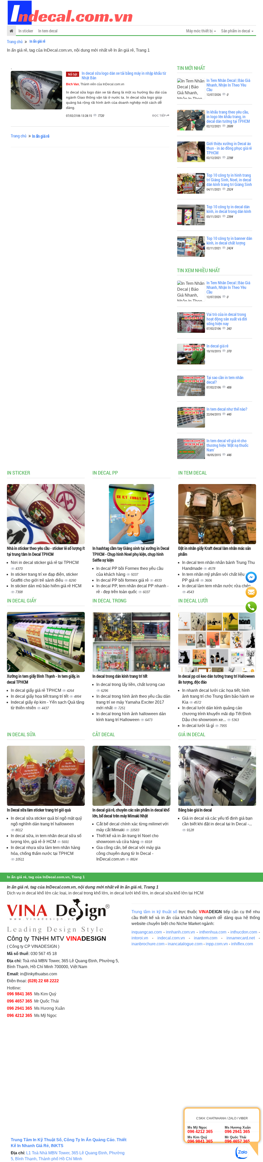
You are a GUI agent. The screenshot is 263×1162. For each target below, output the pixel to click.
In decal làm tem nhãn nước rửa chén (216, 586)
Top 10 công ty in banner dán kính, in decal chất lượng (229, 240)
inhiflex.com (242, 944)
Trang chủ (15, 41)
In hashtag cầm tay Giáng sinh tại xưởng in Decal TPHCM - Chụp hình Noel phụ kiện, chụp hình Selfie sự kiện (130, 554)
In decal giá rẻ (217, 345)
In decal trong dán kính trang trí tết (119, 676)
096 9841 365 (19, 994)
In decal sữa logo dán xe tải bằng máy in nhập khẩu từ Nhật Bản (124, 75)
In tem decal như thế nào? (226, 409)
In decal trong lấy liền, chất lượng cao (130, 684)
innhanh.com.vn (180, 932)
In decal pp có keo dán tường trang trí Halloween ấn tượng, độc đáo (216, 679)
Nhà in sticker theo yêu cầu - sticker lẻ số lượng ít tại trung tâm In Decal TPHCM (46, 551)
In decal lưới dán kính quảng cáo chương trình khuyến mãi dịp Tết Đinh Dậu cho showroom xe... (216, 714)
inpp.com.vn (217, 944)
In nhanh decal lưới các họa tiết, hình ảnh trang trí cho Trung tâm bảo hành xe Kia (218, 696)
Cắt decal (103, 734)
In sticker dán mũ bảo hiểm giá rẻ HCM (46, 586)
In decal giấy (21, 600)
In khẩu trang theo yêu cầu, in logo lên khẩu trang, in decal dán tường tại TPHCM (228, 116)
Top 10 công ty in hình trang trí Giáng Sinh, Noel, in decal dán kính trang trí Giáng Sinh (229, 179)
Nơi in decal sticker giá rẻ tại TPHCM (45, 562)
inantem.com (205, 938)
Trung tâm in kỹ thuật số (154, 912)
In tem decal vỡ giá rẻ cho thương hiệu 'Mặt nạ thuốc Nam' (227, 445)
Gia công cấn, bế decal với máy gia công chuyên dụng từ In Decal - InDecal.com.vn (128, 853)
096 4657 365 (19, 1001)
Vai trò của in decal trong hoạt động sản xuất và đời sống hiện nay (226, 318)
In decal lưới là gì (198, 725)
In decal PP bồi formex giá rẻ (123, 580)
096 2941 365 (19, 1008)
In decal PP (105, 472)
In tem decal (48, 30)
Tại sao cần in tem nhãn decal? (224, 380)
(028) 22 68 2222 (43, 981)
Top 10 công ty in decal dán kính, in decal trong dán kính (228, 209)
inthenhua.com (212, 932)
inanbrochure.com (148, 944)
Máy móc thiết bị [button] (199, 30)
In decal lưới (193, 600)
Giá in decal (191, 734)
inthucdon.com (243, 932)
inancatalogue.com (185, 944)
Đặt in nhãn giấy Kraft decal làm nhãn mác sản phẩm (214, 551)
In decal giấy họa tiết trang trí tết (40, 696)
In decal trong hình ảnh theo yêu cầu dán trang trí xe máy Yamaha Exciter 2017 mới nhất (133, 702)
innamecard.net (241, 938)
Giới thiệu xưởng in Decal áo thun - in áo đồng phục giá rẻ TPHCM (229, 148)
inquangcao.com (147, 932)
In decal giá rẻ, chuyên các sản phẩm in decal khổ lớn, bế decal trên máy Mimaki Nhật (131, 812)
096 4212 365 (19, 1015)
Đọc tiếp (159, 115)
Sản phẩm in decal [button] (236, 30)
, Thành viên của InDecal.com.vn (95, 84)
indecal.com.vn (171, 938)
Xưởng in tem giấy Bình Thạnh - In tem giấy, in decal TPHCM (43, 679)
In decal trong (109, 600)
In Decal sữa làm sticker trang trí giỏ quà (39, 810)
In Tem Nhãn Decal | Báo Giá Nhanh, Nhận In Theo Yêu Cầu (228, 85)
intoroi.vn (140, 938)
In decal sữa (21, 734)
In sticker (25, 30)
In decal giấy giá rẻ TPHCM (36, 690)
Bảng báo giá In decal (195, 810)
